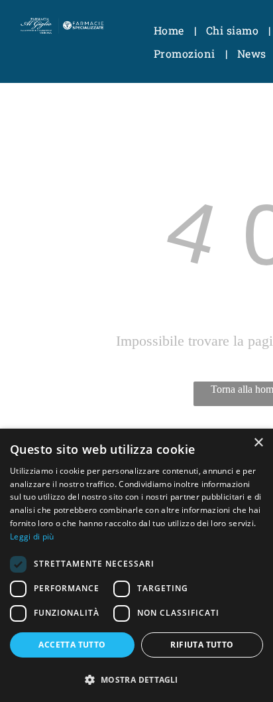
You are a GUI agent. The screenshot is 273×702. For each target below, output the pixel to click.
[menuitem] (170, 30)
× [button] (258, 443)
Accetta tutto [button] (71, 644)
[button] (136, 679)
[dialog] (136, 565)
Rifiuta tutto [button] (201, 644)
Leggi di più (32, 536)
